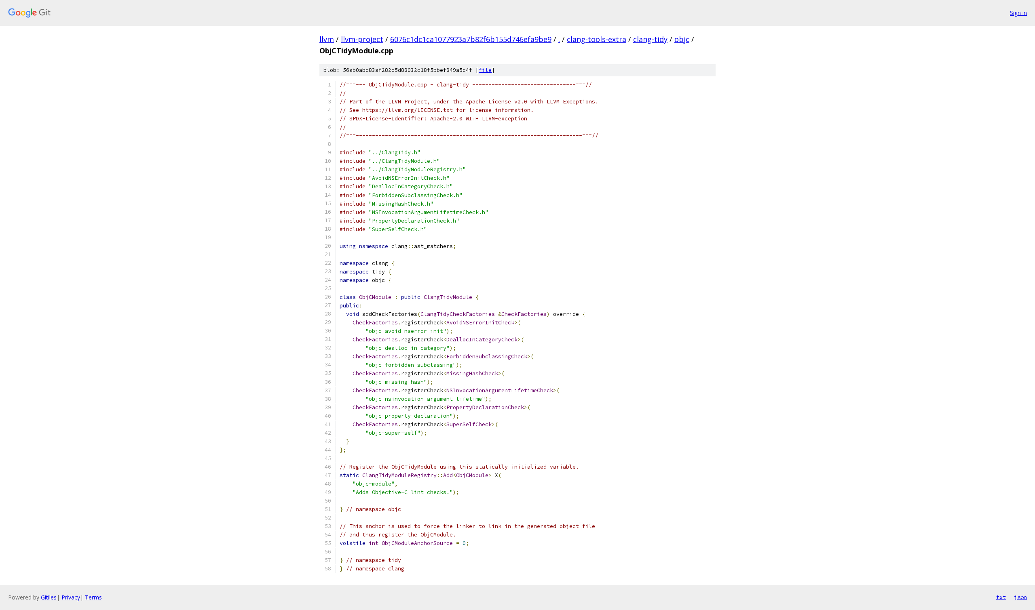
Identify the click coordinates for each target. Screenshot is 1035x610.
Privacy (70, 597)
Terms (93, 597)
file (485, 70)
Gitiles (49, 597)
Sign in (1018, 13)
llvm (326, 39)
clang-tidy (650, 39)
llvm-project (362, 39)
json (1020, 597)
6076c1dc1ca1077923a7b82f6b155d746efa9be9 (470, 39)
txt (1001, 597)
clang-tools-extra (596, 39)
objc (681, 39)
